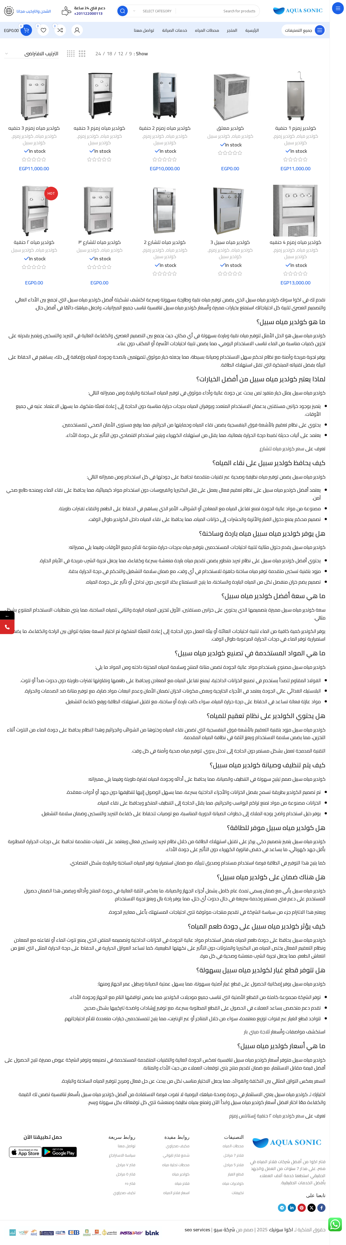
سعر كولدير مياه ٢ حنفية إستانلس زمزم (266, 1115)
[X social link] (311, 1208)
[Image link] (287, 1142)
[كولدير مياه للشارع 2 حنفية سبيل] (165, 211)
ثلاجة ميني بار (257, 1031)
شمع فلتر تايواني (176, 1155)
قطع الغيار (236, 1174)
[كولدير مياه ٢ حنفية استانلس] (34, 211)
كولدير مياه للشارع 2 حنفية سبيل (165, 245)
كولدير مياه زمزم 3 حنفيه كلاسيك (34, 131)
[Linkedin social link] (292, 1208)
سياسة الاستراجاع (122, 1155)
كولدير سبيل (295, 142)
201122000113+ (88, 13)
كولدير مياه (307, 136)
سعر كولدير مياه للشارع (282, 448)
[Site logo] (298, 10)
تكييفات (238, 1192)
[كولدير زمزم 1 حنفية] (295, 96)
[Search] (122, 11)
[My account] (77, 30)
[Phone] (7, 627)
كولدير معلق (230, 127)
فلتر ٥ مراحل (125, 1174)
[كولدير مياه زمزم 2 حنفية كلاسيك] (165, 96)
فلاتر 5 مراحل (233, 1164)
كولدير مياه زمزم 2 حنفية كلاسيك (165, 131)
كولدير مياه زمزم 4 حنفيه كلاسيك (295, 245)
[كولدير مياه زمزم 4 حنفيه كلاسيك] (295, 211)
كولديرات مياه (233, 1183)
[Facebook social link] (321, 1208)
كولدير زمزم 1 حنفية (295, 127)
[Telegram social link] (282, 1208)
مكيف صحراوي (178, 1145)
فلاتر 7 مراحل (233, 1155)
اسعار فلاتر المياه (176, 1192)
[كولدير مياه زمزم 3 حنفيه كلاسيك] (34, 96)
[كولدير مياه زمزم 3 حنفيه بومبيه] (99, 96)
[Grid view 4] (70, 53)
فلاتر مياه (182, 1183)
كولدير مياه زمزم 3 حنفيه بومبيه (99, 131)
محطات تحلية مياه (176, 1164)
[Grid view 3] (82, 53)
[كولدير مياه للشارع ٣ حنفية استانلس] (99, 211)
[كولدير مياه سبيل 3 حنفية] (230, 211)
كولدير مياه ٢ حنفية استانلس (34, 245)
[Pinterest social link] (302, 1208)
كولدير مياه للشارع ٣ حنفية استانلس (99, 245)
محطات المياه (233, 1145)
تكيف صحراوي (124, 1192)
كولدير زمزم (284, 136)
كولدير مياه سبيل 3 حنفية (230, 245)
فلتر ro (130, 1183)
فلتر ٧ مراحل (125, 1164)
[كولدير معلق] (230, 96)
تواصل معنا (126, 1145)
